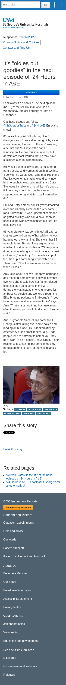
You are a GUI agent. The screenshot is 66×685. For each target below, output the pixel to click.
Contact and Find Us (16, 47)
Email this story (12, 449)
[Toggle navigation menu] (57, 5)
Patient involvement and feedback (24, 556)
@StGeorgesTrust (14, 125)
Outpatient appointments (18, 522)
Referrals (9, 674)
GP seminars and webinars (20, 666)
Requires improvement (18, 507)
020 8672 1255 (27, 37)
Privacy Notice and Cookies (21, 42)
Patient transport (13, 547)
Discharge (9, 657)
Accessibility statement (17, 598)
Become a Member (15, 573)
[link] (27, 22)
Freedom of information (17, 590)
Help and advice (13, 531)
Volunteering (11, 632)
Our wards (9, 539)
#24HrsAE (38, 125)
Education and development (20, 640)
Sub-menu (31, 92)
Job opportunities (14, 623)
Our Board (9, 581)
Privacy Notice (12, 607)
